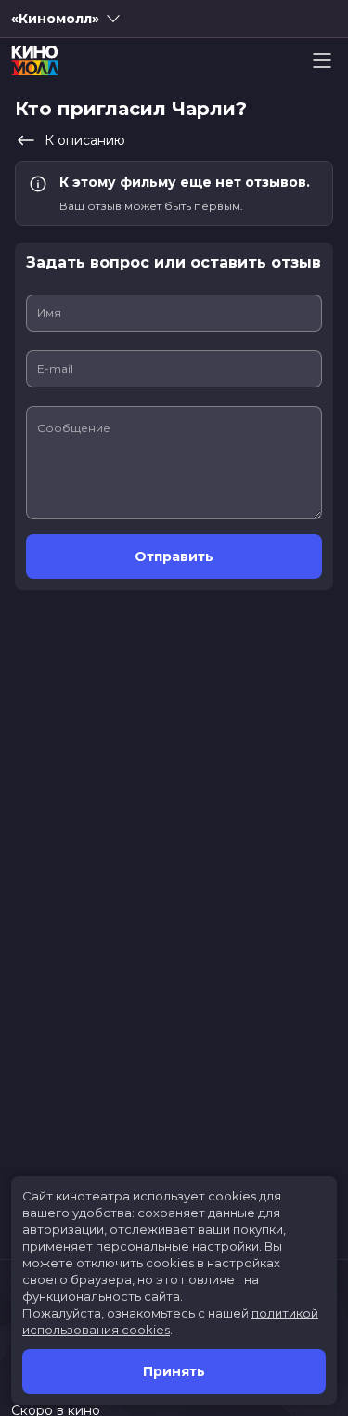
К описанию (85, 140)
